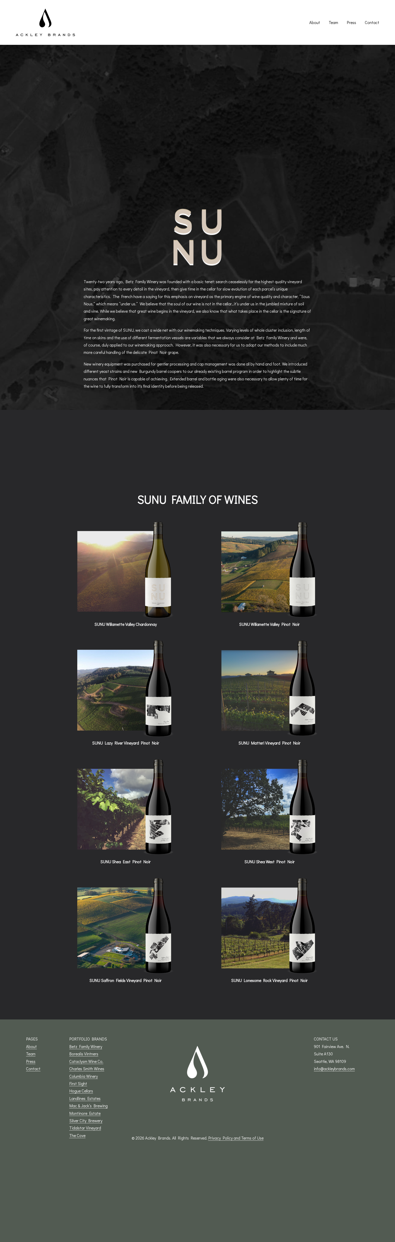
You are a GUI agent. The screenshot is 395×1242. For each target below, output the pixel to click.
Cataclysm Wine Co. (86, 1061)
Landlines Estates (85, 1098)
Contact (372, 22)
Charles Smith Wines (86, 1068)
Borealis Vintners (83, 1054)
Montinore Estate (85, 1113)
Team (333, 22)
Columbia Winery (83, 1076)
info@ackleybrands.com (334, 1068)
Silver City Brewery (85, 1120)
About (314, 22)
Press (351, 22)
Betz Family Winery (85, 1046)
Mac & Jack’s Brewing (88, 1105)
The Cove (77, 1135)
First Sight (78, 1083)
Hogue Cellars (81, 1091)
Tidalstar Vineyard (85, 1128)
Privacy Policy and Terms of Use (236, 1138)
